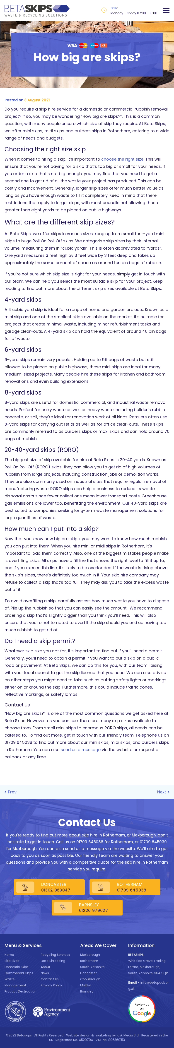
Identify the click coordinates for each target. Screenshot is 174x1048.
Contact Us (50, 979)
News (45, 973)
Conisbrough (90, 979)
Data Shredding (53, 961)
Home (9, 954)
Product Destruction (20, 991)
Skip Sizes (12, 961)
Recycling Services (55, 954)
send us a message (81, 749)
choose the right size (122, 159)
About (45, 967)
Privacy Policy (51, 985)
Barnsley (86, 991)
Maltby (85, 985)
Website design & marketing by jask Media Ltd (103, 1035)
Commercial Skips (19, 973)
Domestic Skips (17, 967)
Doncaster (88, 973)
